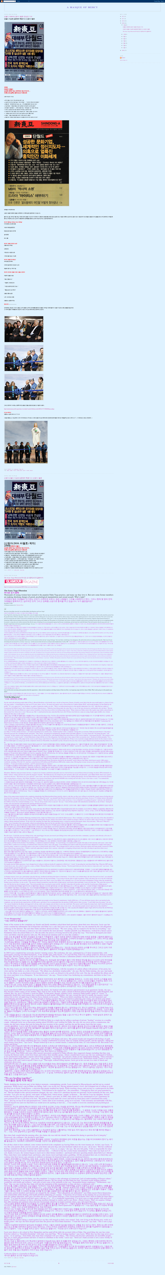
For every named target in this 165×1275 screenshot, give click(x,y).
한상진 (31, 470)
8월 (124, 38)
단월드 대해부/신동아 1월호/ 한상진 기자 (18, 16)
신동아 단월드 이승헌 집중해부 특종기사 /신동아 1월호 (23, 478)
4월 (124, 47)
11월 (124, 34)
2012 (123, 16)
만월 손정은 (19, 470)
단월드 (11, 470)
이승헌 (27, 470)
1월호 (8, 470)
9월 (124, 36)
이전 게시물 (111, 1263)
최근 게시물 (7, 1263)
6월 (124, 43)
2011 (123, 18)
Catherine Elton (19, 605)
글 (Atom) (14, 1266)
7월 (124, 41)
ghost (123, 57)
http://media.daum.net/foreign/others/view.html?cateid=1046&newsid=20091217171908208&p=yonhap (29, 409)
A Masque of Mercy (82, 7)
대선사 (14, 470)
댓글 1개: (21, 469)
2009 (123, 23)
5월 (124, 45)
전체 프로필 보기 (123, 60)
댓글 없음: (22, 570)
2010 (123, 21)
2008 (123, 50)
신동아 (24, 470)
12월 (124, 25)
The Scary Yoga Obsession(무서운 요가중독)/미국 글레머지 (23, 578)
